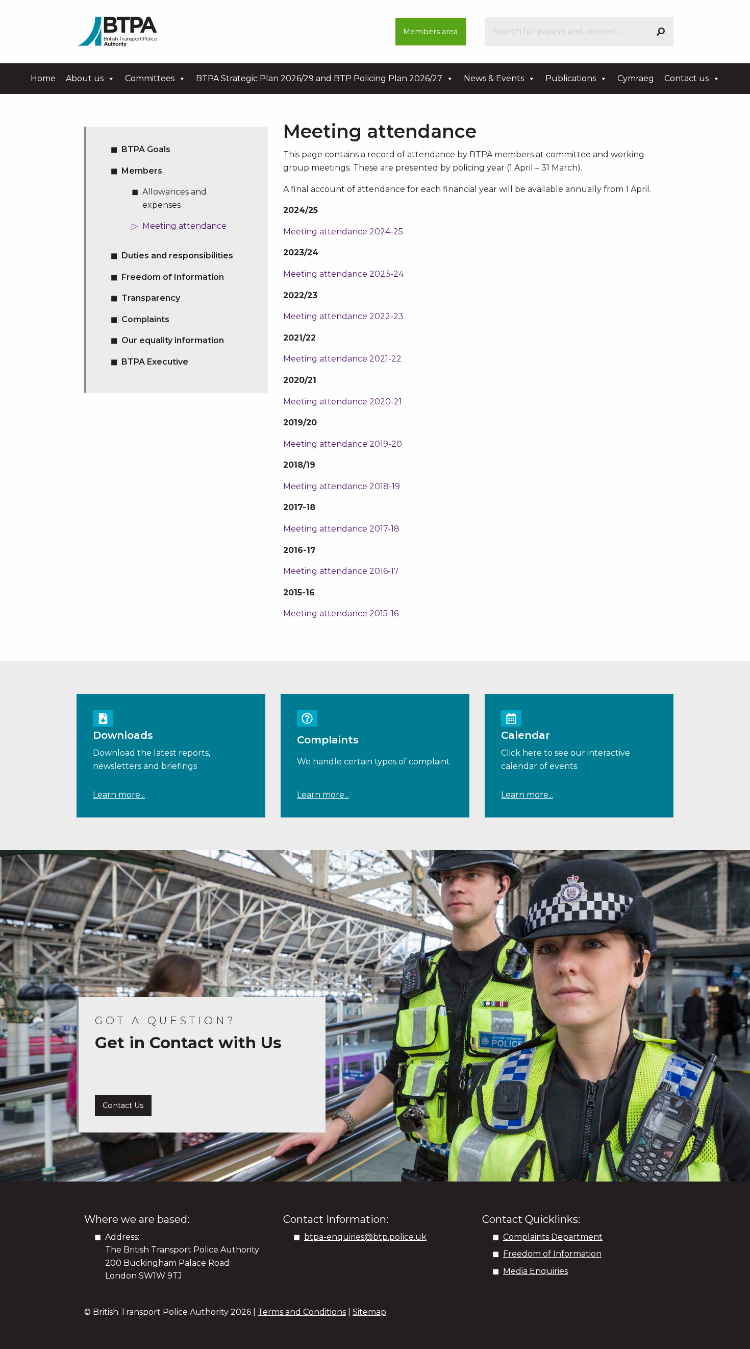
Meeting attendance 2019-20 (342, 444)
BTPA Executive (154, 362)
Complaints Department (553, 1237)
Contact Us (123, 1105)
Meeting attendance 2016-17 (341, 571)
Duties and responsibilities (177, 255)
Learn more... (119, 795)
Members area (430, 31)
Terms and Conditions (302, 1312)
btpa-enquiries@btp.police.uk (365, 1237)
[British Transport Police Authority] (117, 31)
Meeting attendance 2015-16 (340, 613)
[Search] (660, 31)
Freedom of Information (172, 277)
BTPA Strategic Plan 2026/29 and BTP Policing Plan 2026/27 (319, 78)
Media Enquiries (535, 1271)
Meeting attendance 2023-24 (343, 274)
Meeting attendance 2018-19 (341, 486)
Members (141, 171)
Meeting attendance (184, 226)
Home (43, 78)
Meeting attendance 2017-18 (341, 529)
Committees (149, 78)
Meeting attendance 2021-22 (342, 359)
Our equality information (172, 340)
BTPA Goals (145, 149)
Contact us (686, 78)
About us (85, 78)
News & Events (494, 78)
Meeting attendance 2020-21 (342, 401)
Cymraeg (635, 78)
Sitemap (369, 1312)
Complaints (145, 319)
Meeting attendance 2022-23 (343, 316)
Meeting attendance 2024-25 (343, 231)
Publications (570, 78)
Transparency (150, 298)
